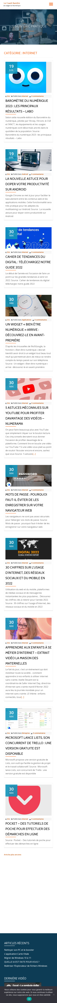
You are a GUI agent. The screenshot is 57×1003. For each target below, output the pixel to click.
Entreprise (26, 733)
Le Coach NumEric (12, 3)
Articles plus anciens (12, 854)
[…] (34, 453)
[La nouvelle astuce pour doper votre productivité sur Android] (28, 160)
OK (29, 999)
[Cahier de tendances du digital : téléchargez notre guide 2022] (28, 238)
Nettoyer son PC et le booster (19, 949)
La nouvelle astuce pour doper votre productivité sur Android (27, 184)
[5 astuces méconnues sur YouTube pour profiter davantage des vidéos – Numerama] (28, 389)
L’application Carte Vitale (16, 953)
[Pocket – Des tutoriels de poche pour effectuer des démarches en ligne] (24, 800)
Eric (8, 96)
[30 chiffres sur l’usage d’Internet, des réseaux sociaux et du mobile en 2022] (28, 548)
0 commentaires (37, 96)
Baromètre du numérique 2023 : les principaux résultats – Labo (26, 106)
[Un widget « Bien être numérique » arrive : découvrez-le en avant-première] (28, 305)
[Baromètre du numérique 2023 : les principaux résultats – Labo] (25, 77)
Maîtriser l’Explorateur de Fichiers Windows (25, 965)
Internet (25, 96)
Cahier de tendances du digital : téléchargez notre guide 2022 (28, 262)
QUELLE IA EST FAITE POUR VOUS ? (21, 961)
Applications (26, 320)
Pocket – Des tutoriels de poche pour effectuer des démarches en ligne (27, 829)
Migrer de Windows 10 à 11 (17, 957)
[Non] (53, 994)
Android (25, 174)
